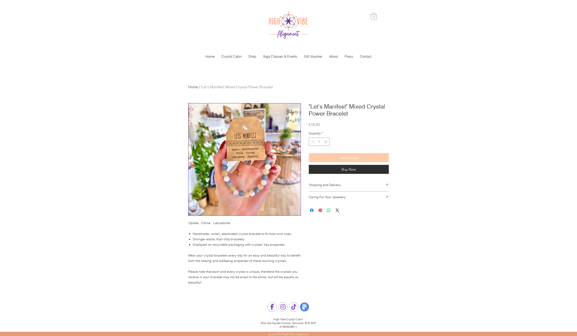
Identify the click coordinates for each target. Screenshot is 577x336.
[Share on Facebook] (311, 210)
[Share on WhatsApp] (329, 210)
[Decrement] (312, 142)
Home (193, 87)
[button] (374, 16)
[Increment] (326, 142)
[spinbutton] (319, 142)
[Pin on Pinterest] (320, 210)
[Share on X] (337, 210)
